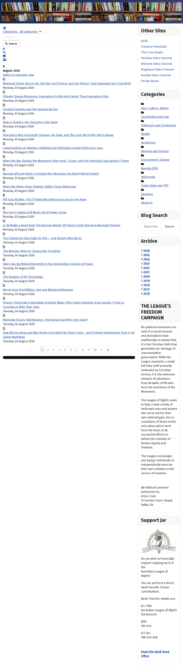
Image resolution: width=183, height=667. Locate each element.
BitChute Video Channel (156, 64)
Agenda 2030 (149, 168)
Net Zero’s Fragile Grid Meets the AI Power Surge (34, 212)
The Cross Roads (152, 52)
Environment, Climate (155, 159)
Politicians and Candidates (158, 125)
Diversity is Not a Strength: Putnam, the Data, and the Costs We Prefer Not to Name (58, 135)
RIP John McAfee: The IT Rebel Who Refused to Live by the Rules (45, 199)
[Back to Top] (176, 660)
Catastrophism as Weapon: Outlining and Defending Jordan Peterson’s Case (53, 148)
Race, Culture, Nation (155, 108)
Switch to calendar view (18, 75)
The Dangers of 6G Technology (23, 277)
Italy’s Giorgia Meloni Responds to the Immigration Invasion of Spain (48, 264)
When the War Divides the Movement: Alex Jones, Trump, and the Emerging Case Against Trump (66, 161)
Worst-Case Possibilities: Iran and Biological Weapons (38, 289)
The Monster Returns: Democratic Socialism (31, 251)
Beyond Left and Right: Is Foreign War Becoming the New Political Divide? (51, 173)
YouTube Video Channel (156, 58)
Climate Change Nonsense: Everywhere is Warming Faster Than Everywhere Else (56, 96)
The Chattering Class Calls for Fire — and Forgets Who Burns (42, 238)
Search (12, 43)
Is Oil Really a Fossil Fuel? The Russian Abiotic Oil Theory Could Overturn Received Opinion (61, 225)
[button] (69, 52)
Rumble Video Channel (156, 75)
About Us (147, 202)
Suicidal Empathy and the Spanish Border (30, 109)
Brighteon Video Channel (157, 69)
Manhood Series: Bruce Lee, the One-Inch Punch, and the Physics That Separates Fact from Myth (67, 83)
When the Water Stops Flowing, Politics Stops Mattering (39, 186)
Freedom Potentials (154, 46)
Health (145, 134)
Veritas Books (150, 81)
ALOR (144, 41)
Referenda (148, 177)
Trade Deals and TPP (155, 185)
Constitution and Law (155, 117)
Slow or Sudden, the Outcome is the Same (30, 122)
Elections (147, 194)
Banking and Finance (155, 151)
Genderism (148, 142)
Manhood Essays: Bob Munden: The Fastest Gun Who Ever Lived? (45, 320)
